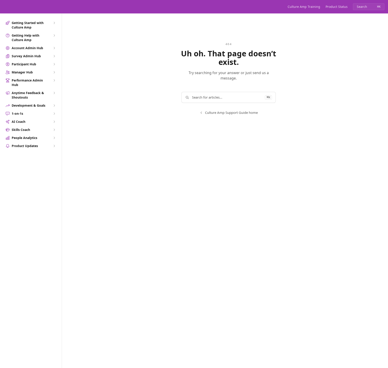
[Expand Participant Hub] (54, 64)
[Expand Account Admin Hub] (54, 48)
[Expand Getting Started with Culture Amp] (54, 23)
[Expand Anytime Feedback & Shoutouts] (54, 93)
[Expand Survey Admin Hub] (54, 56)
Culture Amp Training (304, 6)
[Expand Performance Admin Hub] (54, 80)
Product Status (337, 6)
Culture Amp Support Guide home (231, 112)
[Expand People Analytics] (54, 138)
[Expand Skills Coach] (54, 130)
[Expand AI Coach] (54, 122)
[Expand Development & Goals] (54, 105)
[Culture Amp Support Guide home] (4, 6)
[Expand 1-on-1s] (54, 113)
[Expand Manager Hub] (54, 72)
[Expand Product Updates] (54, 146)
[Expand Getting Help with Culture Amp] (54, 35)
